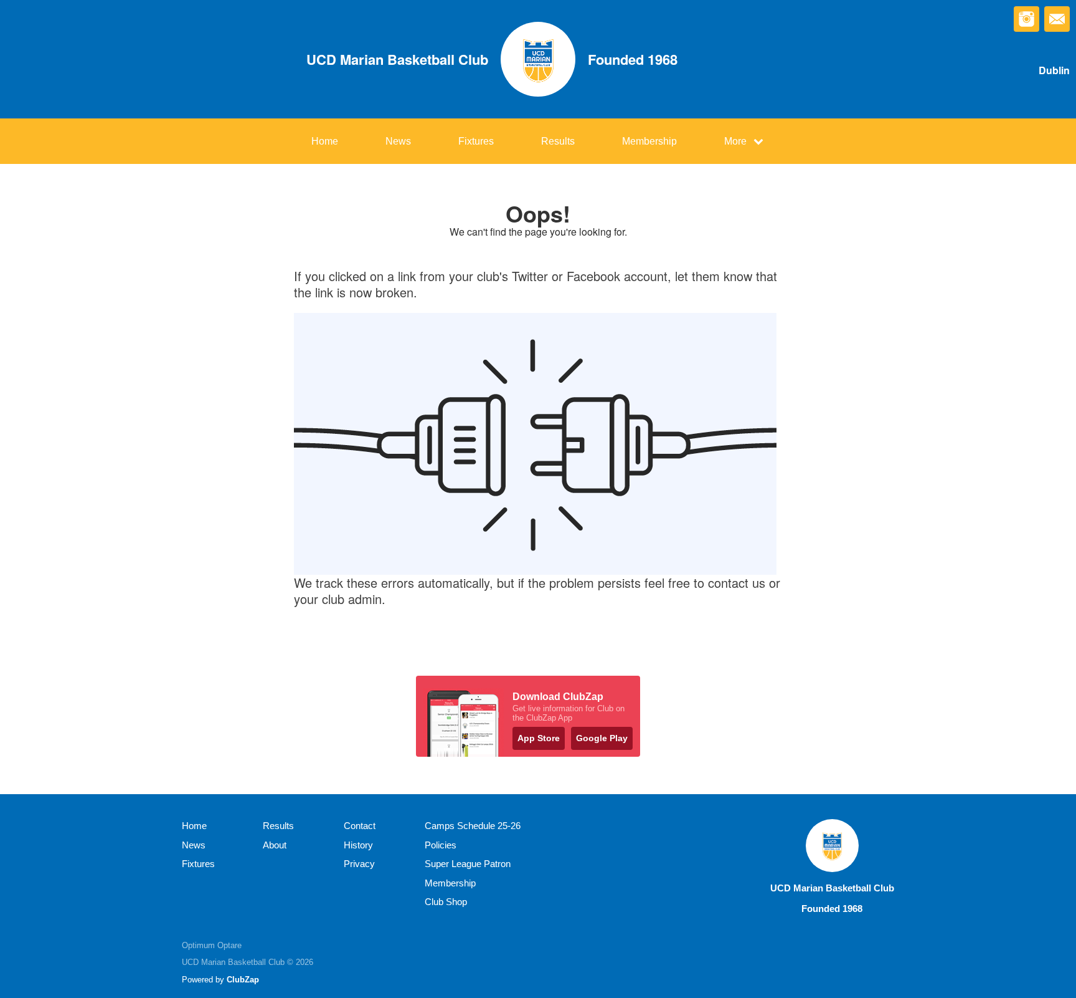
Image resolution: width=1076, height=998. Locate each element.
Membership (649, 141)
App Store (538, 738)
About (274, 845)
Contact (359, 825)
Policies (440, 845)
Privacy (359, 863)
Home (324, 141)
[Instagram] (1026, 19)
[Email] (1057, 19)
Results (558, 141)
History (358, 845)
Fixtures (476, 141)
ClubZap (243, 979)
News (398, 141)
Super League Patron (468, 863)
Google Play (602, 738)
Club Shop (446, 901)
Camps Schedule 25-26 (473, 825)
